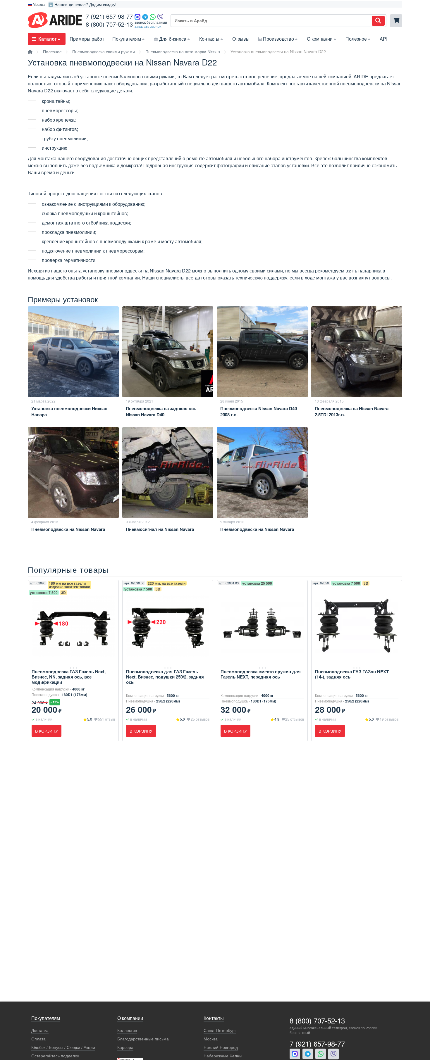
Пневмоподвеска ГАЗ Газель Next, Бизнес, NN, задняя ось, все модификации (69, 677)
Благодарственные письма (143, 1039)
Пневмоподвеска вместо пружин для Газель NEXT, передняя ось (261, 674)
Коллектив (127, 1030)
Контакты (209, 38)
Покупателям (126, 38)
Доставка (40, 1030)
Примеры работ (87, 38)
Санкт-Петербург (220, 1030)
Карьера (125, 1047)
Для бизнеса (172, 38)
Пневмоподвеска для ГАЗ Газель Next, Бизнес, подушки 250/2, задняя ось (165, 677)
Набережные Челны (223, 1056)
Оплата (38, 1039)
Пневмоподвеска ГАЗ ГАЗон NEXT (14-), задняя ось (352, 674)
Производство (278, 38)
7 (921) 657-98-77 (109, 16)
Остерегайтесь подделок (55, 1056)
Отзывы (241, 38)
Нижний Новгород (221, 1047)
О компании (320, 38)
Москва (211, 1039)
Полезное (356, 38)
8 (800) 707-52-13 (109, 24)
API (383, 38)
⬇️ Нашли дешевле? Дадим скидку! (82, 4)
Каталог (47, 38)
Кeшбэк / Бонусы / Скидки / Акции (63, 1047)
